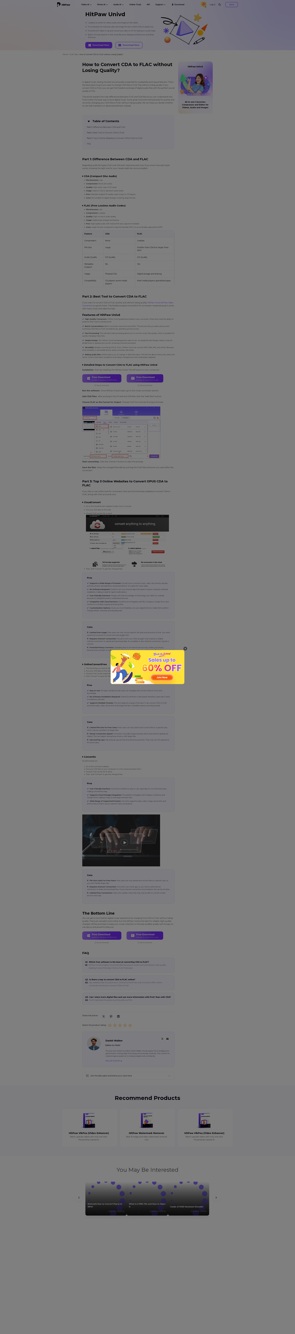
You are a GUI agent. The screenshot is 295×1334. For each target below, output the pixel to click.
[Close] (185, 648)
